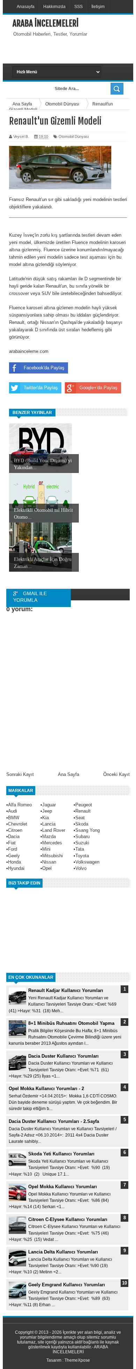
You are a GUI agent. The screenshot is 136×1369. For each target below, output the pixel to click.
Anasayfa (26, 6)
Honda (14, 862)
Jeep (47, 811)
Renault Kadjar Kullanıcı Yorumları (65, 990)
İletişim (98, 6)
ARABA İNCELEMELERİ (45, 23)
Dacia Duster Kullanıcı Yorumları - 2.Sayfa (54, 1121)
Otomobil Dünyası (74, 136)
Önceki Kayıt (116, 774)
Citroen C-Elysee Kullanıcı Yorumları (67, 1219)
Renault (83, 811)
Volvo (80, 868)
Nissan (49, 862)
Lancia (48, 824)
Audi (12, 811)
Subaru (82, 836)
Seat (80, 817)
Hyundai (16, 868)
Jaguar (49, 804)
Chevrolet (17, 824)
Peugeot (83, 804)
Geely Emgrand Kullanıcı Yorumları (66, 1284)
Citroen (15, 830)
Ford (12, 849)
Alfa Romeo (20, 804)
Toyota (82, 855)
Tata (79, 849)
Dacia (14, 836)
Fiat (12, 842)
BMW (13, 817)
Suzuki (82, 842)
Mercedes (52, 842)
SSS (78, 6)
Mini (46, 849)
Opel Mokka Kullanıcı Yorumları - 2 (46, 1088)
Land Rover (53, 830)
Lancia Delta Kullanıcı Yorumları (63, 1252)
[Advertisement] (74, 49)
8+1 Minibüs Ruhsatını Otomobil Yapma (71, 1023)
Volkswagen (87, 862)
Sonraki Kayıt (20, 774)
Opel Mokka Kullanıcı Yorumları (62, 1186)
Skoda (81, 824)
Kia (45, 817)
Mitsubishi (52, 855)
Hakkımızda (54, 6)
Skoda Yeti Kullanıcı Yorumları (61, 1153)
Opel (47, 868)
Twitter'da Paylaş (41, 387)
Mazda (49, 836)
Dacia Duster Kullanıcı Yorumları (63, 1056)
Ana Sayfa (68, 774)
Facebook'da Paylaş (44, 367)
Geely (14, 855)
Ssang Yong (87, 830)
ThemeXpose (77, 1360)
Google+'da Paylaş (99, 387)
